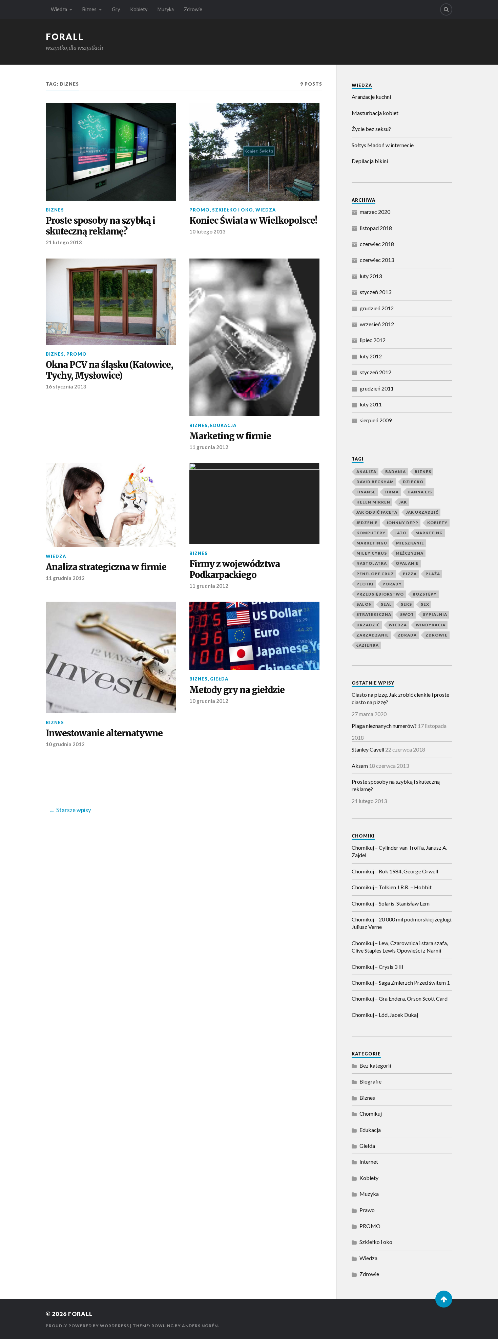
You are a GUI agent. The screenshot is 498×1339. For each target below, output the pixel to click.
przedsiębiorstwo (380, 594)
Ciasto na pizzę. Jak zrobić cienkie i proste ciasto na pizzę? (400, 698)
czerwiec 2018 (377, 244)
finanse (366, 492)
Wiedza (59, 9)
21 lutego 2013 (64, 242)
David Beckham (375, 481)
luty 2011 (371, 404)
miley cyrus (371, 553)
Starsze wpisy (73, 809)
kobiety (437, 522)
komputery (371, 533)
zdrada (407, 635)
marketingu (371, 543)
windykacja (430, 625)
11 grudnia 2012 (208, 447)
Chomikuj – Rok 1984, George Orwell (395, 871)
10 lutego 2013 (207, 231)
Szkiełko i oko (232, 210)
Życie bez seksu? (371, 129)
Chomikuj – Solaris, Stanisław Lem (391, 903)
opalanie (407, 563)
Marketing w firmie (230, 436)
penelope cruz (375, 574)
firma (392, 492)
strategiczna (373, 614)
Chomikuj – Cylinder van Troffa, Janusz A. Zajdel (399, 851)
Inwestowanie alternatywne (104, 733)
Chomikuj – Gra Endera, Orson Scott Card (400, 998)
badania (395, 471)
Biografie (370, 1081)
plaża (433, 574)
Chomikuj (370, 1113)
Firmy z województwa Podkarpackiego (234, 569)
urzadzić (368, 625)
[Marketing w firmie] (254, 337)
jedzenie (367, 522)
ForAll (65, 36)
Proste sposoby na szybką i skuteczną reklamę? (100, 226)
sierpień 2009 (376, 420)
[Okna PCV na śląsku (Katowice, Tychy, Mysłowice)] (111, 302)
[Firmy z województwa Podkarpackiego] (254, 503)
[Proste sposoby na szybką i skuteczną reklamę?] (111, 152)
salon (364, 604)
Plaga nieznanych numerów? (384, 725)
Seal (386, 604)
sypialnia (435, 614)
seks (406, 604)
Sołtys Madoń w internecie (383, 145)
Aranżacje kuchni (371, 96)
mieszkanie (410, 543)
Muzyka (166, 9)
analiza (366, 471)
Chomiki (363, 836)
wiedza (398, 625)
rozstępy (425, 594)
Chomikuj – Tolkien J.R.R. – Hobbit (392, 887)
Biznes (89, 9)
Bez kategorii (375, 1065)
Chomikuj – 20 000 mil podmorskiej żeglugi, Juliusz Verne (402, 923)
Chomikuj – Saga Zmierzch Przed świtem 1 (401, 982)
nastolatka (371, 563)
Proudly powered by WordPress (87, 1325)
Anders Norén (200, 1325)
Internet (368, 1161)
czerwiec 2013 (377, 259)
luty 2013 (371, 276)
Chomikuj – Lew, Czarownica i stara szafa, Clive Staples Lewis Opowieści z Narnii (400, 947)
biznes (423, 471)
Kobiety (138, 9)
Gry (116, 9)
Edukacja (223, 425)
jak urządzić (422, 512)
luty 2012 (371, 356)
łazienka (367, 645)
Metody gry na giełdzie (237, 690)
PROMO (199, 210)
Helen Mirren (373, 502)
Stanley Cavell (368, 749)
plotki (365, 584)
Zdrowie (193, 9)
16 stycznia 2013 (66, 386)
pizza (410, 574)
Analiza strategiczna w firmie (106, 567)
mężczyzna (409, 553)
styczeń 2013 (375, 292)
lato (400, 533)
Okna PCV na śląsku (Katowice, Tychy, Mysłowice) (109, 370)
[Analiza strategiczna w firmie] (111, 505)
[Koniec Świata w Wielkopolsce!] (254, 152)
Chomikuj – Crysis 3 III (377, 966)
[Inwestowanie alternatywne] (111, 657)
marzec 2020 (375, 211)
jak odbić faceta (376, 512)
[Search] (446, 9)
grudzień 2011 (377, 388)
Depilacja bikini (370, 161)
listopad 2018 (376, 228)
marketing (429, 533)
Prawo (367, 1210)
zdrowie (437, 635)
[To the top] (443, 1299)
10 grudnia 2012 (65, 744)
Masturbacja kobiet (375, 113)
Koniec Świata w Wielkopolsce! (253, 221)
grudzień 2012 (377, 308)
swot (407, 614)
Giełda (219, 679)
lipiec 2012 (373, 340)
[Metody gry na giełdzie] (254, 636)
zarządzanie (372, 635)
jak (403, 502)
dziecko (413, 481)
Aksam (360, 765)
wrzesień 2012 (377, 324)
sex (425, 604)
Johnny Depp (402, 522)
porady (392, 584)
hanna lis (420, 492)
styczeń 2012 (375, 372)
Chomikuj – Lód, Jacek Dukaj (385, 1014)
